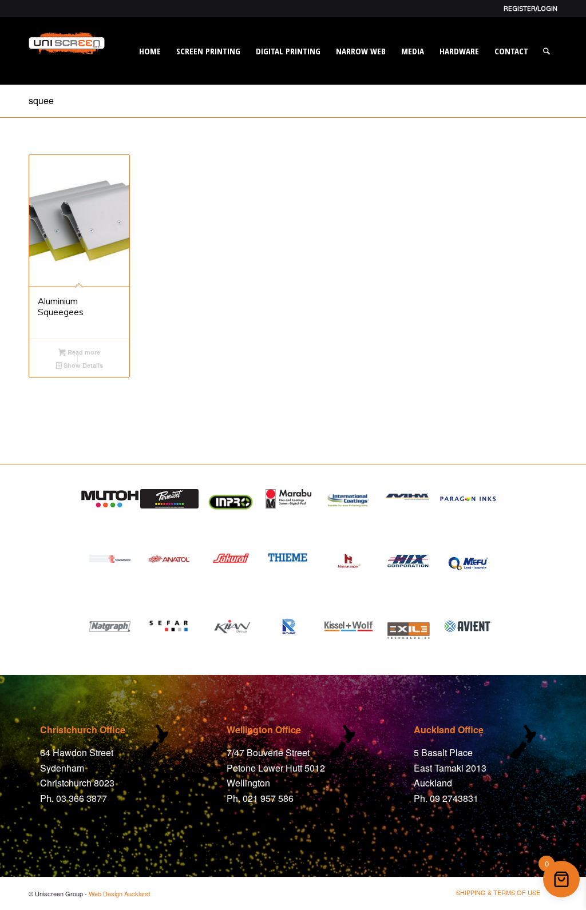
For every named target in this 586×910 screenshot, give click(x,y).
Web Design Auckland (119, 893)
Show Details (82, 365)
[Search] (546, 51)
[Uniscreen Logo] (67, 65)
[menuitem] (527, 8)
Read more (83, 352)
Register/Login (530, 9)
